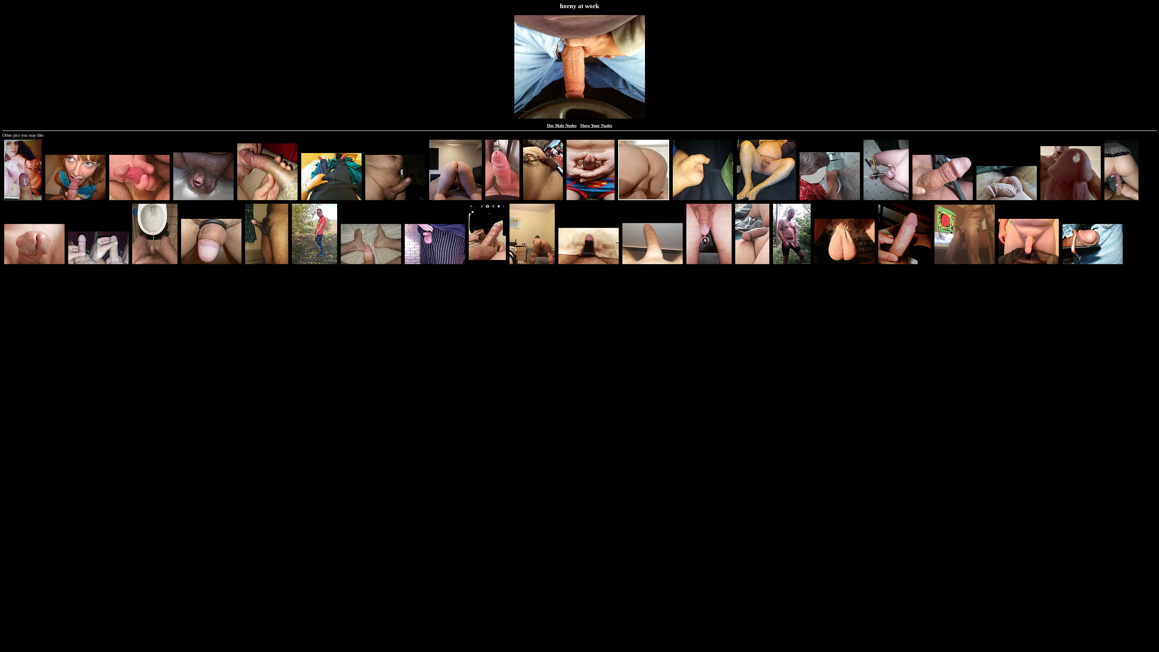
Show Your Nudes (596, 125)
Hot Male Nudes (561, 125)
